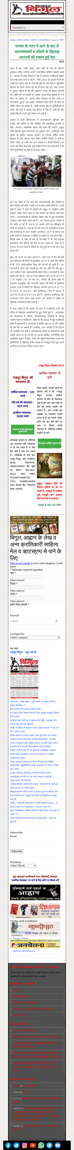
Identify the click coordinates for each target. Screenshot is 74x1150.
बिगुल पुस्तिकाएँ (30, 1085)
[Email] (57, 1145)
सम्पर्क (25, 1092)
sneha (16, 1085)
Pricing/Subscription (23, 932)
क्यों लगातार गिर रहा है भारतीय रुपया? (26, 709)
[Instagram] (24, 1145)
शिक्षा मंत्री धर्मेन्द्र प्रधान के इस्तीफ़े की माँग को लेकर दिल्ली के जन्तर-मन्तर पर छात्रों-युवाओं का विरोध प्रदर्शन (37, 1054)
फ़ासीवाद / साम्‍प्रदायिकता (40, 39)
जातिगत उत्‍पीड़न (23, 39)
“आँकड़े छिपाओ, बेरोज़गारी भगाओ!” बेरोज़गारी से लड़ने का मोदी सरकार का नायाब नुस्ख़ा (34, 785)
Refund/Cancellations (24, 951)
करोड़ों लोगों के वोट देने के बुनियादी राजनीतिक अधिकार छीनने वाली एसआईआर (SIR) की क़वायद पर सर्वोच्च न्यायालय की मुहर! (33, 753)
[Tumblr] (66, 1145)
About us (17, 925)
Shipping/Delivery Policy (25, 944)
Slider (13, 39)
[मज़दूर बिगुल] (37, 13)
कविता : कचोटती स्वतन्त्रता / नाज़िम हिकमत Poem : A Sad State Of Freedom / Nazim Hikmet (34, 804)
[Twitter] (16, 1145)
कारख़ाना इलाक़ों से (21, 996)
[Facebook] (8, 1145)
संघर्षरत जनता (19, 1015)
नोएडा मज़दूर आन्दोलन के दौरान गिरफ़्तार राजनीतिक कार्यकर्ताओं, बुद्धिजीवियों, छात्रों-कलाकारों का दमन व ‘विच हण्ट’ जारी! (34, 765)
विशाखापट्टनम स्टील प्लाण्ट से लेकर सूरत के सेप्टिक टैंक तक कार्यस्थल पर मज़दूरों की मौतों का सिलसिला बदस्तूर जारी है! (34, 795)
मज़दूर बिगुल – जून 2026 (23, 652)
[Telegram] (49, 1145)
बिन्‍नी (61, 39)
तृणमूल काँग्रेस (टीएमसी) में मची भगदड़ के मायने (30, 772)
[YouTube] (32, 1145)
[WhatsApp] (41, 1145)
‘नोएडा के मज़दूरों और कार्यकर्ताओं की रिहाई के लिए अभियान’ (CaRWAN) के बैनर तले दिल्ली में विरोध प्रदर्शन (34, 1066)
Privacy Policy (20, 938)
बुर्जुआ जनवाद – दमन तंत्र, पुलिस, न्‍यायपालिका (33, 1008)
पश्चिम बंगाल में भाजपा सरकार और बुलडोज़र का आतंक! (33, 735)
